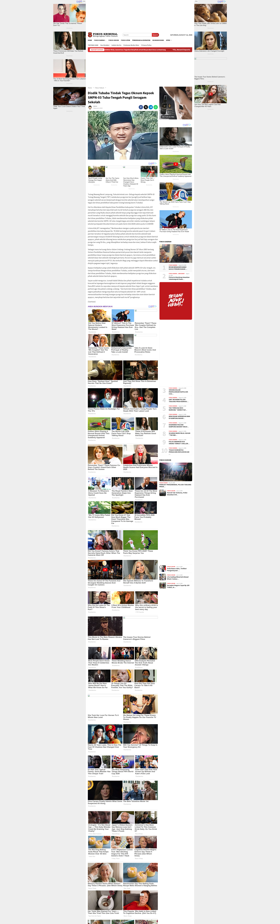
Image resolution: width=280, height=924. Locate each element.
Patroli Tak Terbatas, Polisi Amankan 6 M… (177, 494)
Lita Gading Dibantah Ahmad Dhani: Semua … (177, 578)
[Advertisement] (140, 15)
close (83, 1)
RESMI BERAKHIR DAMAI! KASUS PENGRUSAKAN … (178, 268)
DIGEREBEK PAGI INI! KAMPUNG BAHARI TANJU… (179, 426)
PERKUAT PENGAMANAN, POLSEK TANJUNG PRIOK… (175, 486)
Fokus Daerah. (173, 265)
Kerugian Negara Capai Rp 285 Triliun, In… (178, 586)
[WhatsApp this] (155, 107)
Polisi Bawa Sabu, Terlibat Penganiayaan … (177, 570)
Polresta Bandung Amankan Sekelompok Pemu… (179, 278)
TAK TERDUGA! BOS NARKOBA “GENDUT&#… (178, 409)
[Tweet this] (146, 107)
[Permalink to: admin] (90, 107)
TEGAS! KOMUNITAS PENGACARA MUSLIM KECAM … (179, 452)
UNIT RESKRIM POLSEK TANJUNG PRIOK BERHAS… (179, 400)
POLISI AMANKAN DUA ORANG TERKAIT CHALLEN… (179, 442)
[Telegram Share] (151, 107)
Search (155, 35)
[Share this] (141, 107)
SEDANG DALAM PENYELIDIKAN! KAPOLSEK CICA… (178, 392)
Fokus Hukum (163, 483)
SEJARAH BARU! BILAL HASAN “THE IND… (179, 434)
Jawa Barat (181, 273)
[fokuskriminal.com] (105, 34)
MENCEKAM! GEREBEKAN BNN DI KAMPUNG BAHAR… (179, 417)
